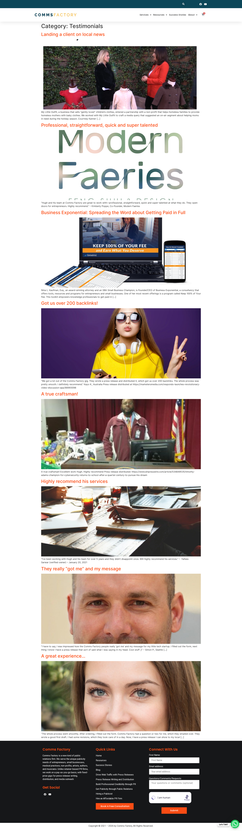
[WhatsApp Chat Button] (235, 824)
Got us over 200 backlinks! (69, 303)
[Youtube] (205, 4)
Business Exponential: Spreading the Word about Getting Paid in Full (113, 212)
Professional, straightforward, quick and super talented (99, 125)
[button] (183, 4)
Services (144, 14)
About (191, 14)
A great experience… (63, 656)
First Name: (154, 755)
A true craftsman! (59, 394)
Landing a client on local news (73, 34)
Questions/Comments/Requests (165, 778)
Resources (158, 14)
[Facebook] (200, 4)
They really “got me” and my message (81, 568)
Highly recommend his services (74, 481)
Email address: (156, 766)
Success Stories (177, 14)
